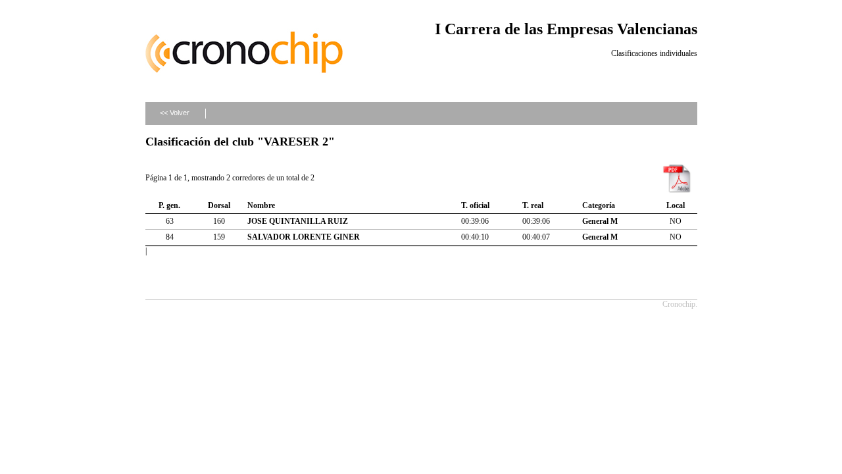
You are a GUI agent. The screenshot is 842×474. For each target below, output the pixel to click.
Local (675, 205)
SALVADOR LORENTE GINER (303, 237)
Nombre (261, 205)
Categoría (598, 205)
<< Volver (174, 113)
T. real (532, 205)
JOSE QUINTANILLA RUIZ (297, 221)
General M (600, 221)
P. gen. (169, 205)
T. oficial (475, 205)
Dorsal (219, 205)
